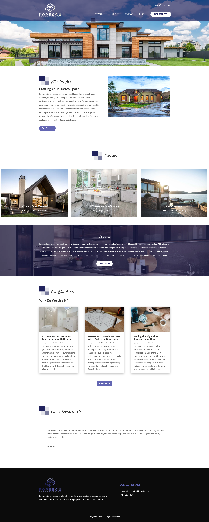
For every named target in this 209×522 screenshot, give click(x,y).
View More (104, 383)
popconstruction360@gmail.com (134, 491)
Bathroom (63, 343)
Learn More (104, 263)
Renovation (156, 343)
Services (99, 14)
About (115, 14)
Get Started (161, 14)
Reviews (129, 14)
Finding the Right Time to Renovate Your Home (147, 338)
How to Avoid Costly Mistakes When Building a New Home (104, 338)
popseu (46, 343)
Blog (141, 14)
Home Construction (112, 343)
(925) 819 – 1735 (162, 5)
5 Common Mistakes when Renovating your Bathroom (57, 338)
